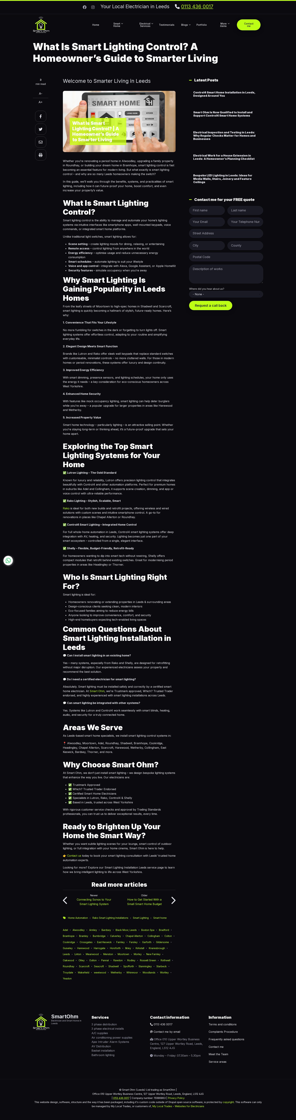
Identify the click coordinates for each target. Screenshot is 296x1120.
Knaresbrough (157, 948)
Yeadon (67, 978)
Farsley (133, 942)
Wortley (164, 972)
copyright (228, 1102)
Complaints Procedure (223, 1031)
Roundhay (68, 966)
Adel (65, 930)
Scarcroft (84, 966)
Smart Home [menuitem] (118, 28)
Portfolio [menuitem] (201, 24)
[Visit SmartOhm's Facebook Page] (85, 7)
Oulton (93, 960)
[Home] (41, 24)
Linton (78, 954)
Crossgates (86, 942)
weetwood (100, 972)
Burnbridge (99, 936)
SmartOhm (64, 1016)
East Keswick (104, 942)
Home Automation (78, 917)
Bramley (83, 936)
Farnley (120, 942)
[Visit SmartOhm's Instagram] (93, 7)
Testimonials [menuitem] (166, 24)
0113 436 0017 (197, 6)
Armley (93, 930)
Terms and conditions (223, 1024)
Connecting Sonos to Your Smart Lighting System (94, 902)
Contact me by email (167, 1031)
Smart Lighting (141, 917)
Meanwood (92, 954)
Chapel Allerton (134, 936)
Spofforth (128, 966)
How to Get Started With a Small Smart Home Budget (144, 902)
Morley (138, 954)
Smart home (160, 917)
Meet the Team (218, 1054)
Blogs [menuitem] (186, 28)
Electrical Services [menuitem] (146, 28)
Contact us (74, 855)
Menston (108, 954)
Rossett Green (148, 960)
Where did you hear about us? (206, 288)
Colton (168, 936)
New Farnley (153, 954)
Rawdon (118, 960)
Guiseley (68, 948)
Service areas (217, 1061)
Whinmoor (132, 972)
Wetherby (116, 972)
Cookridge (69, 942)
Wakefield (83, 972)
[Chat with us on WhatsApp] (8, 560)
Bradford (164, 930)
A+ (41, 102)
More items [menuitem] (225, 28)
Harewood (83, 948)
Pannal (105, 960)
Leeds (66, 954)
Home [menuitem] (95, 24)
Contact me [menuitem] (249, 24)
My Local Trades (162, 1106)
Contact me (216, 1047)
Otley (82, 960)
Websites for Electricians (189, 1106)
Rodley (131, 960)
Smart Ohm (97, 691)
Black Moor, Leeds (126, 930)
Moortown (123, 954)
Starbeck (161, 966)
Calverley (115, 936)
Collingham (153, 936)
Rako (66, 508)
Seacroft (99, 966)
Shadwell (113, 966)
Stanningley (145, 966)
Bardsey (106, 930)
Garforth (146, 942)
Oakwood (68, 960)
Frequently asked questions (226, 1039)
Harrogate (99, 948)
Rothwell (165, 960)
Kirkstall (140, 948)
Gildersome (162, 942)
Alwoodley (79, 930)
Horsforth (115, 948)
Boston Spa (147, 930)
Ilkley (128, 948)
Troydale (68, 972)
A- (40, 93)
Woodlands (149, 972)
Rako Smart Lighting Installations (110, 917)
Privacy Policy (176, 1098)
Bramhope (69, 936)
